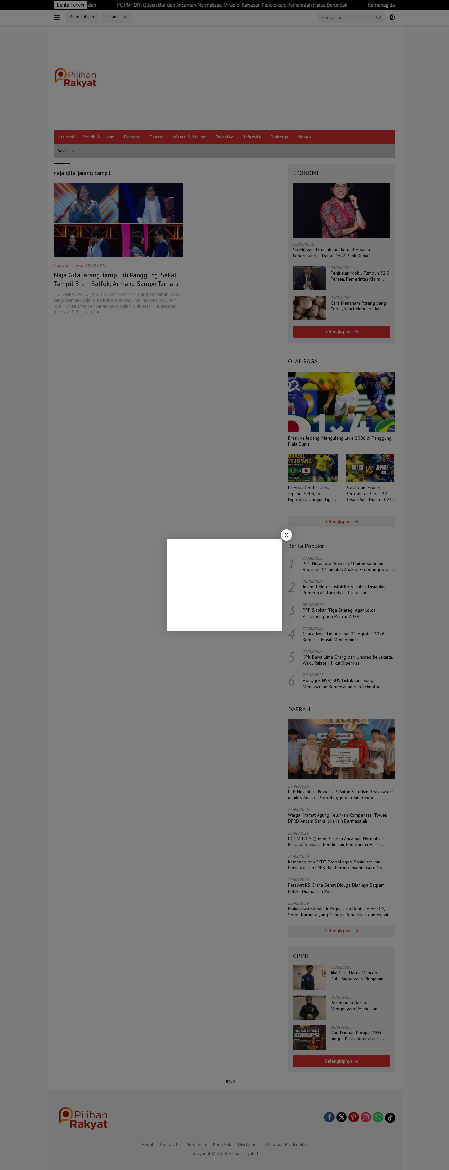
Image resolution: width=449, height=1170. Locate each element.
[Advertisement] (224, 585)
